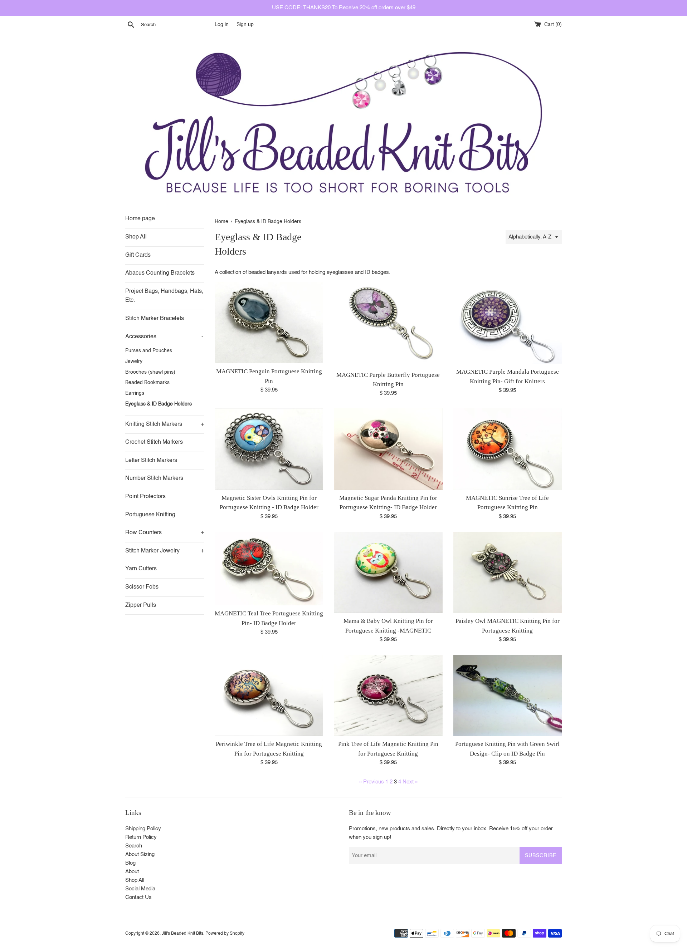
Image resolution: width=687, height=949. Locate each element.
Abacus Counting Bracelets (160, 273)
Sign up (245, 25)
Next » (410, 782)
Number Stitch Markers (154, 478)
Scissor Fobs (142, 587)
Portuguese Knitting (150, 515)
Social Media (140, 888)
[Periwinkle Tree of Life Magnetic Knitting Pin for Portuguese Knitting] (269, 695)
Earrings (134, 393)
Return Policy (141, 837)
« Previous (371, 782)
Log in (222, 25)
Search (133, 846)
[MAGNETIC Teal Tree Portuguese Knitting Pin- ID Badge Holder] (269, 569)
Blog (130, 863)
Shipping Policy (143, 828)
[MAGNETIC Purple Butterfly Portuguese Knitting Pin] (388, 324)
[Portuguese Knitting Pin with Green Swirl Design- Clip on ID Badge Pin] (507, 695)
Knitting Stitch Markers (164, 424)
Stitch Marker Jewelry (164, 551)
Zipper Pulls (140, 605)
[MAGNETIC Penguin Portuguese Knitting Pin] (269, 322)
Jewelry (133, 361)
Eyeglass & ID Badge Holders (158, 404)
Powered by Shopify (224, 933)
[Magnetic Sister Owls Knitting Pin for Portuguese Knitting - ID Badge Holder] (269, 449)
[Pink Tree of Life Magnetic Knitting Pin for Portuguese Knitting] (388, 695)
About (132, 871)
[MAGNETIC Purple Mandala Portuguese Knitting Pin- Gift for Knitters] (507, 323)
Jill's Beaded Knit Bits (182, 933)
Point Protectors (145, 497)
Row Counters (164, 533)
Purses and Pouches (148, 351)
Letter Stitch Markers (151, 460)
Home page (140, 219)
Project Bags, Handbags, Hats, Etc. (164, 296)
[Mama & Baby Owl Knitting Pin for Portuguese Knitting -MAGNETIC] (388, 572)
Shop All (136, 237)
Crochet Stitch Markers (154, 442)
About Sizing (140, 854)
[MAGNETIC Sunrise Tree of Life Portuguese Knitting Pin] (507, 449)
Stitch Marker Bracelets (154, 318)
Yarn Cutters (141, 569)
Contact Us (138, 897)
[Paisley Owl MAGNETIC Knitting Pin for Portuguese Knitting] (507, 572)
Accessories (164, 337)
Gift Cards (138, 255)
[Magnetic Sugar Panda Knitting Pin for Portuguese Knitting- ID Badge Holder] (388, 449)
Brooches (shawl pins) (150, 372)
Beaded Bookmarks (147, 382)
